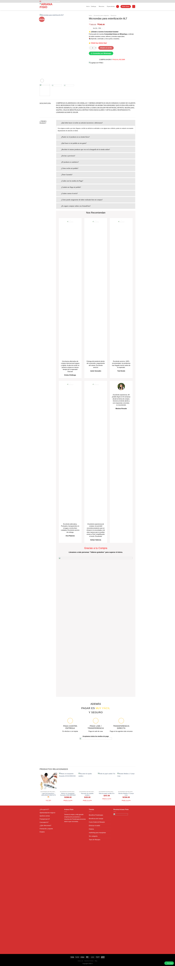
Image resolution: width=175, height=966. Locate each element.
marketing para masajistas (97, 832)
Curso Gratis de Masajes (97, 822)
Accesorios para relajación (101, 15)
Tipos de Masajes (94, 839)
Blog (96, 961)
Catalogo (93, 6)
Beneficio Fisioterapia (96, 815)
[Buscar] (117, 6)
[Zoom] (42, 80)
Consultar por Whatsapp (102, 53)
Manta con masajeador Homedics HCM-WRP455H (68, 794)
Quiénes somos (45, 816)
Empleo (42, 832)
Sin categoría (93, 836)
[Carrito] (133, 6)
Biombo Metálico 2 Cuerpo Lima (126, 794)
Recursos (101, 6)
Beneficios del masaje (96, 818)
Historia (91, 829)
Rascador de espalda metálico (87, 794)
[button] (102, 54)
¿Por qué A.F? (44, 809)
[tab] (95, 123)
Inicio (88, 6)
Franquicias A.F (45, 819)
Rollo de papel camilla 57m (106, 793)
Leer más (48, 800)
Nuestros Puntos (89, 961)
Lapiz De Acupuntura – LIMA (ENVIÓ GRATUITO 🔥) (48, 795)
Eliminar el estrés (94, 825)
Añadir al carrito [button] (67, 800)
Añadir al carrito (106, 48)
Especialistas (111, 6)
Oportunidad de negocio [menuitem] (47, 812)
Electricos (113, 15)
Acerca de (80, 961)
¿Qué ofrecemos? (45, 825)
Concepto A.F (44, 822)
